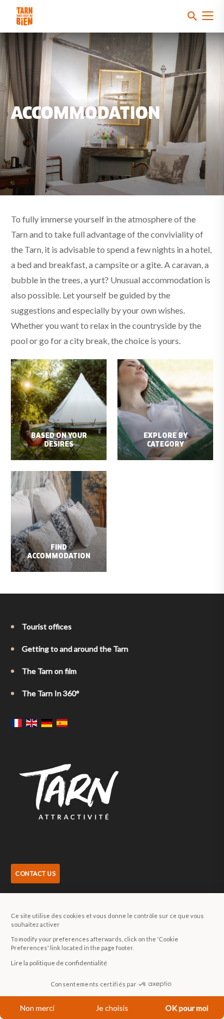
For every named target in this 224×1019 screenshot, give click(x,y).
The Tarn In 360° (50, 693)
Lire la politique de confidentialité (59, 963)
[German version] (46, 722)
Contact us (35, 873)
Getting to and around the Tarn (75, 648)
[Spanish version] (62, 722)
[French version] (16, 722)
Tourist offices (47, 626)
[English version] (31, 722)
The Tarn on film (49, 671)
